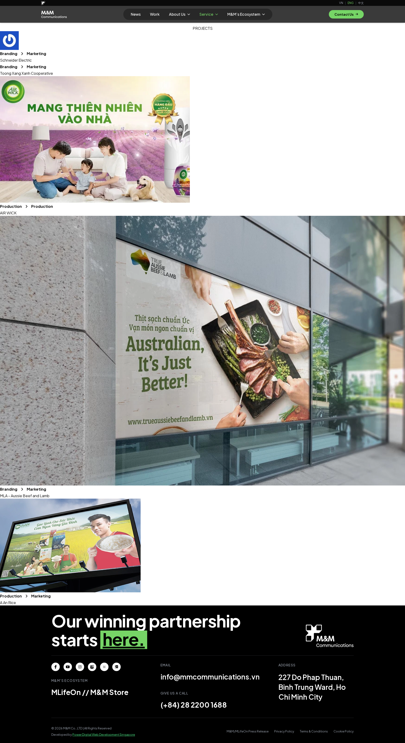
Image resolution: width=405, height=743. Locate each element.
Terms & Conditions (314, 731)
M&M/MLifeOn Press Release (248, 731)
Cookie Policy (344, 731)
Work (155, 14)
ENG (351, 3)
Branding (9, 53)
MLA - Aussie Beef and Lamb (24, 495)
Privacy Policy (284, 731)
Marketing (36, 53)
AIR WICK (8, 212)
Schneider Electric (16, 60)
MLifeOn (66, 692)
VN (341, 3)
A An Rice (8, 602)
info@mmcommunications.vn (210, 676)
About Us (177, 14)
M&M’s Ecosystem (243, 14)
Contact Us (344, 14)
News (136, 14)
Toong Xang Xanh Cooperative (26, 73)
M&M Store (109, 692)
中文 (361, 3)
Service (206, 14)
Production (11, 206)
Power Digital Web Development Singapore (103, 734)
